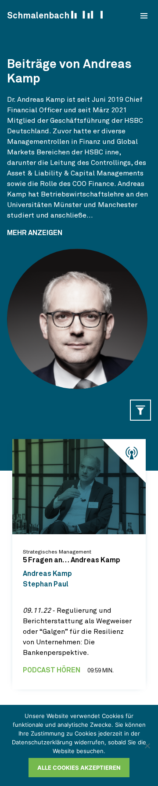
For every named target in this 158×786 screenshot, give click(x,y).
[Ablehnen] (147, 745)
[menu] (144, 15)
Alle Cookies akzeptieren (79, 767)
